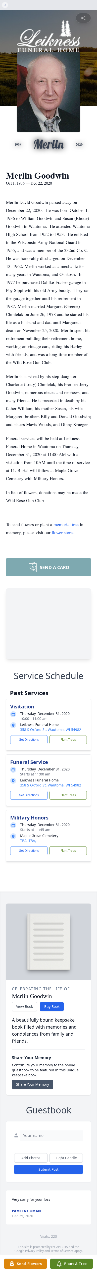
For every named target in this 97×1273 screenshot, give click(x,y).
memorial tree (66, 524)
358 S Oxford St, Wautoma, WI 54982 (50, 729)
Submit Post (48, 1169)
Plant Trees (68, 739)
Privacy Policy (34, 1251)
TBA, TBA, (28, 840)
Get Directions (29, 739)
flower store (62, 532)
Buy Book (51, 1006)
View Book (24, 1006)
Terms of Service (62, 1251)
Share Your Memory (32, 1084)
